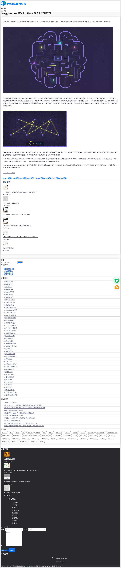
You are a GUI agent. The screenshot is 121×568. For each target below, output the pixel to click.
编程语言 (8, 289)
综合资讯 (8, 295)
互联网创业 (9, 305)
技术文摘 (8, 349)
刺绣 (50, 435)
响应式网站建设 (93, 435)
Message (3, 546)
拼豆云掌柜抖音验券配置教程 (13, 410)
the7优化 (67, 432)
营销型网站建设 (24, 442)
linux (11, 432)
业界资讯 (13, 173)
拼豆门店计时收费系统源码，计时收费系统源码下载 (17, 225)
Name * (3, 529)
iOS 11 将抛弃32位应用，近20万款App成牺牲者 (51, 178)
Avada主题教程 (10, 331)
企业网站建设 (34, 435)
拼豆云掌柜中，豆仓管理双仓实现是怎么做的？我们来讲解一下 (20, 192)
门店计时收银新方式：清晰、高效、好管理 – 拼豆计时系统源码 (20, 237)
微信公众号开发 (10, 364)
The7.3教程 (59, 432)
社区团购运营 (9, 390)
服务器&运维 (10, 343)
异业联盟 (8, 380)
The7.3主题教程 (10, 328)
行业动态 (8, 359)
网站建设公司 (5, 442)
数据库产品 (9, 302)
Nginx (17, 432)
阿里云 (41, 442)
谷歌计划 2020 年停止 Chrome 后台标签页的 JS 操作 (19, 178)
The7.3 (51, 432)
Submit (3, 550)
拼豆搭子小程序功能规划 (12, 421)
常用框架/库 (9, 333)
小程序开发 (15, 507)
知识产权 (8, 387)
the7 (44, 432)
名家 (76, 435)
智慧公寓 (8, 385)
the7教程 (75, 432)
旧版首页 (15, 523)
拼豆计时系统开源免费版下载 (11, 203)
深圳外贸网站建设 (72, 438)
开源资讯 (15, 518)
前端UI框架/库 (10, 346)
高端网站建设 (9, 323)
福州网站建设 (93, 438)
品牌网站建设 (9, 320)
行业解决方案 (9, 354)
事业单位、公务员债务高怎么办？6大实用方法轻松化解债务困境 (24, 408)
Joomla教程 (8, 341)
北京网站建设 (58, 435)
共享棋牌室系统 (9, 269)
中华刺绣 (8, 372)
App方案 (8, 284)
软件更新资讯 (10, 356)
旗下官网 (15, 515)
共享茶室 (43, 435)
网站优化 (102, 438)
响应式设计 (9, 300)
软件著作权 (33, 442)
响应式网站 (83, 435)
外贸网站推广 (15, 438)
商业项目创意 (9, 377)
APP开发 (4, 432)
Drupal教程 (8, 338)
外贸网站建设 (10, 318)
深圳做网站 (61, 438)
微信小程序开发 (11, 367)
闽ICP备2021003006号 (31, 566)
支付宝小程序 (9, 369)
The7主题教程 (10, 325)
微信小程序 (35, 438)
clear (8, 550)
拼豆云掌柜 (8, 382)
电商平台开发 (9, 336)
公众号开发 (15, 510)
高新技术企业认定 (10, 395)
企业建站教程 (10, 315)
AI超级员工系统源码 (10, 403)
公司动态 (8, 282)
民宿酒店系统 (8, 271)
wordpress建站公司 (112, 432)
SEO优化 (30, 432)
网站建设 (110, 438)
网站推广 (14, 442)
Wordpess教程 (10, 310)
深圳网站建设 (83, 438)
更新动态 (8, 351)
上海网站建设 (16, 435)
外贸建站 (111, 435)
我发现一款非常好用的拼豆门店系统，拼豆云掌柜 (16, 214)
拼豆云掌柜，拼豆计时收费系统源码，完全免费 (19, 413)
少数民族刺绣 (25, 438)
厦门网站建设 (68, 435)
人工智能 (8, 361)
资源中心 (15, 520)
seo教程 (38, 432)
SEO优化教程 (10, 307)
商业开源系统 (9, 374)
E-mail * (26, 529)
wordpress (90, 432)
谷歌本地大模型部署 (8, 248)
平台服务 (15, 502)
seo (23, 432)
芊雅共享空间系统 (10, 392)
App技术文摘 (9, 313)
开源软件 (8, 297)
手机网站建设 (44, 438)
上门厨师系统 (8, 274)
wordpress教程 (5, 435)
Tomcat (83, 432)
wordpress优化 (100, 432)
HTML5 (8, 287)
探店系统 (53, 438)
